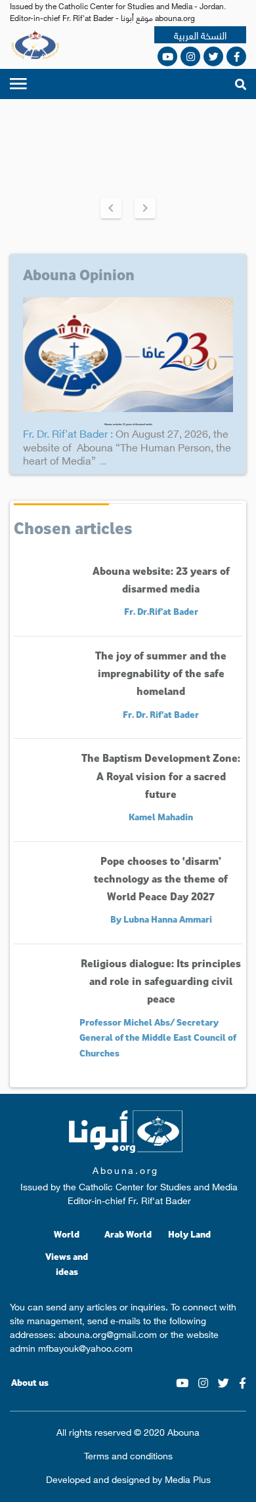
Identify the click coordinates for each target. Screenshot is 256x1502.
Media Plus (188, 1478)
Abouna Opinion (79, 274)
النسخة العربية (200, 35)
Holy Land (189, 1234)
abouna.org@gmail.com (107, 1333)
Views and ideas (66, 1264)
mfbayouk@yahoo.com (85, 1347)
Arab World (128, 1234)
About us (30, 1382)
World (66, 1234)
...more (102, 463)
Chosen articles (73, 527)
